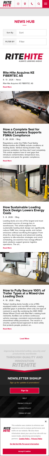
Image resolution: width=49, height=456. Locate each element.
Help (24, 398)
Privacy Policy (25, 403)
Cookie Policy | (25, 439)
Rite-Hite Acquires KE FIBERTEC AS (18, 74)
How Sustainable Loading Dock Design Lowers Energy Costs (23, 210)
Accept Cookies (24, 451)
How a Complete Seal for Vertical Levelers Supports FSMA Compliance (22, 132)
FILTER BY (9, 42)
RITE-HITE (7, 4)
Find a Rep (25, 4)
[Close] (46, 421)
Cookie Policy (24, 408)
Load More (24, 338)
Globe (18, 4)
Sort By (10, 33)
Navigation (45, 4)
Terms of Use (24, 413)
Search (38, 4)
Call (32, 4)
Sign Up (24, 390)
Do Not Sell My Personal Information (24, 444)
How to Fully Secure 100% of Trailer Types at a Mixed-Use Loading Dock (24, 293)
